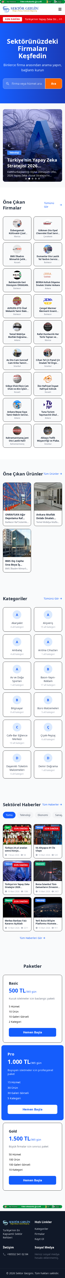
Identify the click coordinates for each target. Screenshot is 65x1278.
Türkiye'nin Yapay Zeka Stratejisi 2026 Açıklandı (42, 19)
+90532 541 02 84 (17, 1254)
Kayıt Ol (39, 1239)
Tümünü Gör (49, 204)
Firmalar (40, 1234)
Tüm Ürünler (51, 473)
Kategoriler (41, 1228)
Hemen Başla (32, 1032)
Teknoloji (25, 815)
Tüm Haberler (50, 804)
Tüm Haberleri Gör (31, 938)
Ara (53, 84)
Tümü (9, 815)
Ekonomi (43, 815)
